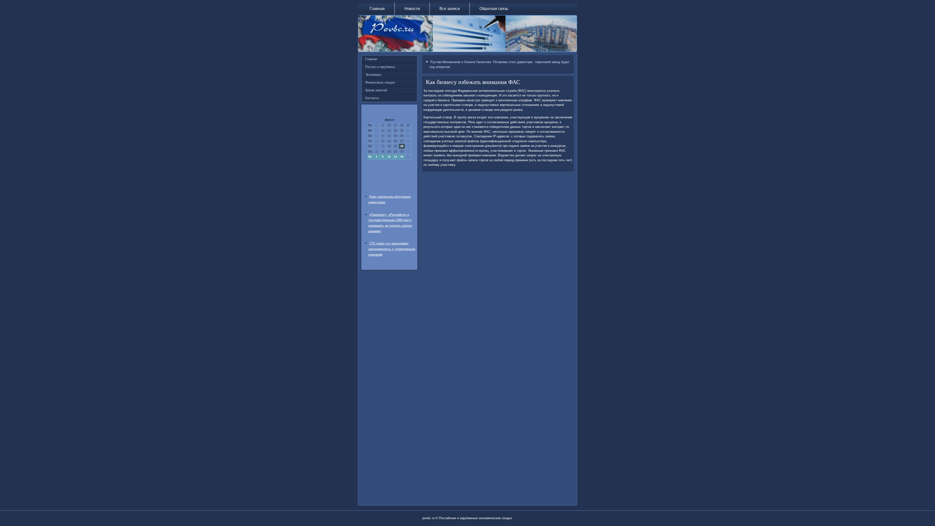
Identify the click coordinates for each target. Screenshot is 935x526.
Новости (412, 9)
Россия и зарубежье (380, 67)
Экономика (373, 74)
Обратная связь (493, 9)
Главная (377, 9)
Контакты (372, 98)
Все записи (449, 9)
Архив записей (376, 90)
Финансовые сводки (380, 82)
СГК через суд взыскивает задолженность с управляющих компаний (391, 249)
